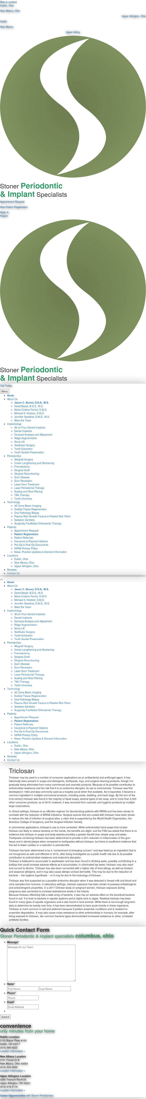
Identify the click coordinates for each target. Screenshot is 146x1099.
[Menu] (1, 579)
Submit (5, 1017)
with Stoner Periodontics (26, 1095)
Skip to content (8, 2)
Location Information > (12, 1051)
